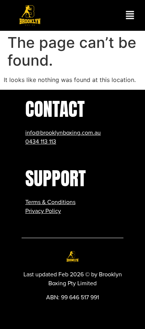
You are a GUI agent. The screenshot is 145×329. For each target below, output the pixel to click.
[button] (130, 15)
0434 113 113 (40, 141)
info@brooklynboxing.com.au (63, 132)
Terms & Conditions (50, 202)
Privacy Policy (43, 211)
